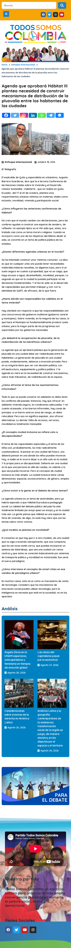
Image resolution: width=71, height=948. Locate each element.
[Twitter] (15, 115)
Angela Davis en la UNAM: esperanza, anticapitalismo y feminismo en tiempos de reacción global (17, 660)
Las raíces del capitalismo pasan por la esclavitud (48, 656)
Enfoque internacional (23, 64)
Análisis (10, 608)
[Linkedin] (33, 115)
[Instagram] (24, 115)
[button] (6, 14)
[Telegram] (51, 115)
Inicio (4, 64)
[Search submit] (62, 5)
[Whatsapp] (42, 115)
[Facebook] (6, 115)
